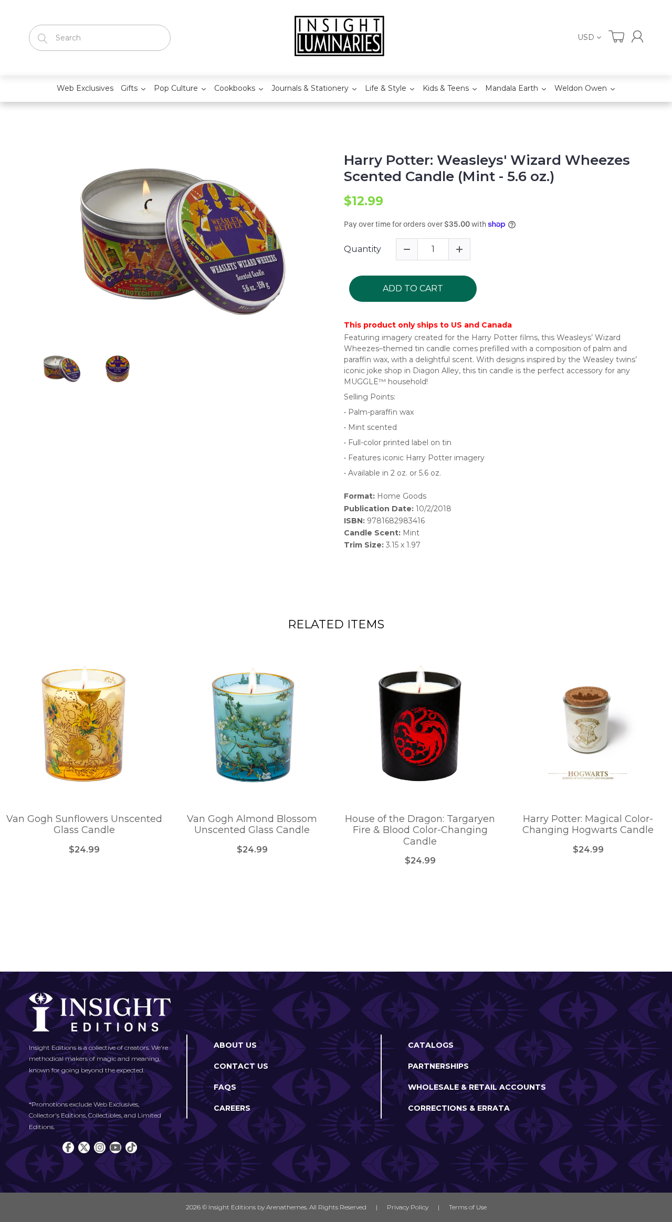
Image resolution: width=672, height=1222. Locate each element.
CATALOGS (431, 1045)
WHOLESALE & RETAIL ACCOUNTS (477, 1087)
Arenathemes (286, 1207)
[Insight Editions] (336, 38)
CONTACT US (241, 1066)
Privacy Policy (407, 1207)
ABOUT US (235, 1045)
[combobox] (99, 37)
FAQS (225, 1087)
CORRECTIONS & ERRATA (459, 1108)
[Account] (637, 36)
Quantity (362, 249)
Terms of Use (468, 1207)
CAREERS (232, 1108)
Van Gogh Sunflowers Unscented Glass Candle (84, 825)
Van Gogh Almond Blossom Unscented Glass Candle (252, 825)
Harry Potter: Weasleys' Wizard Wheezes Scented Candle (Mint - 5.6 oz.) (487, 168)
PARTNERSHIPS (438, 1066)
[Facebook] (68, 1147)
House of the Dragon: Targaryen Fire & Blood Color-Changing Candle (420, 830)
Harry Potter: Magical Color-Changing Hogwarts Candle (588, 825)
